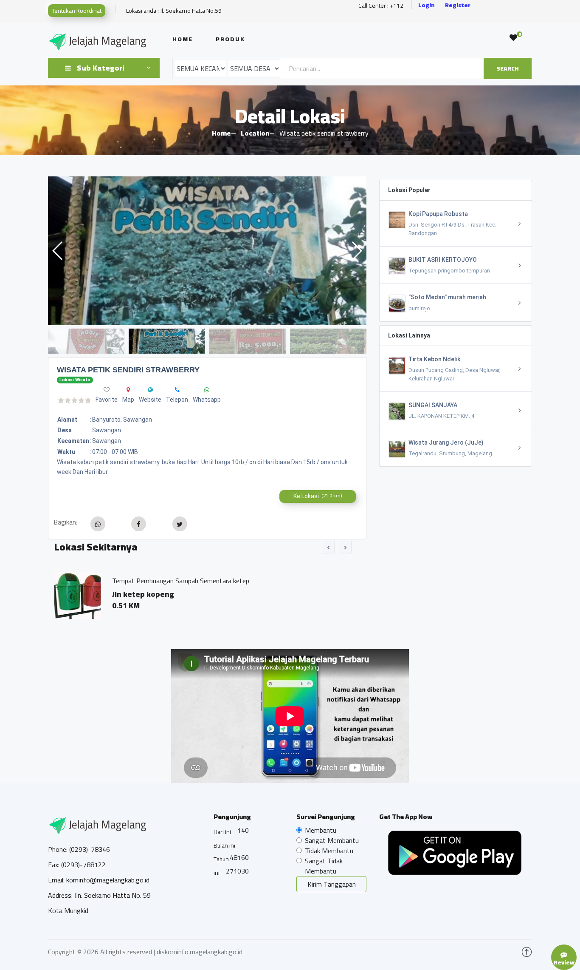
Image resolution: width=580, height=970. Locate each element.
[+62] (206, 389)
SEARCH (507, 68)
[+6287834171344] (177, 389)
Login (426, 5)
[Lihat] (207, 250)
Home (182, 39)
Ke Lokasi (317, 496)
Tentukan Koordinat (76, 10)
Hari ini (222, 831)
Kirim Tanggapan (331, 884)
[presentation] (328, 547)
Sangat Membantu (332, 840)
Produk (230, 39)
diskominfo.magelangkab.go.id (199, 951)
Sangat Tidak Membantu (324, 866)
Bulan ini (224, 845)
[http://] (150, 389)
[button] (356, 250)
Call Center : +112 (380, 5)
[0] (513, 37)
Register (457, 5)
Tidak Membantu (329, 850)
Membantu (320, 830)
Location (255, 133)
